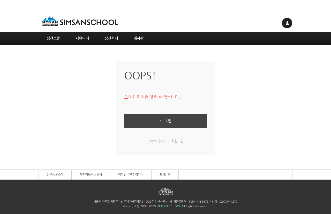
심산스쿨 (53, 38)
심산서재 (111, 38)
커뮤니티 (82, 38)
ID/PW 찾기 (156, 141)
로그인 (165, 120)
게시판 (138, 38)
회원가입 (177, 141)
